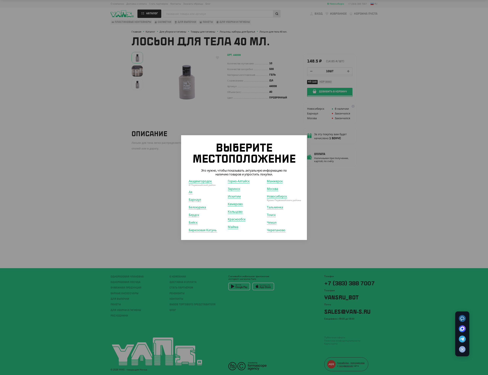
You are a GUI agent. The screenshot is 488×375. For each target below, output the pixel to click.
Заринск (234, 188)
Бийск (193, 222)
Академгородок (200, 181)
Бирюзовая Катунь (203, 230)
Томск (271, 215)
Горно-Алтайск (239, 181)
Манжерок (275, 181)
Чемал (271, 222)
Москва (272, 188)
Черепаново (276, 230)
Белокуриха (197, 207)
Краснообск (237, 219)
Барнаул (195, 199)
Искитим (234, 196)
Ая (190, 192)
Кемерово (235, 204)
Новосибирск (277, 196)
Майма (233, 227)
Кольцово (235, 211)
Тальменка (275, 207)
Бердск (194, 215)
